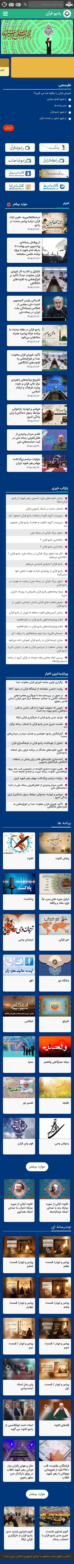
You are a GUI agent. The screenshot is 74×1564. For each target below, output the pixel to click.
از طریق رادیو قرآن (58, 112)
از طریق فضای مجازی (57, 99)
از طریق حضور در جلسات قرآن (53, 118)
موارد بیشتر (37, 1167)
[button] (8, 128)
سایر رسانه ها (60, 105)
